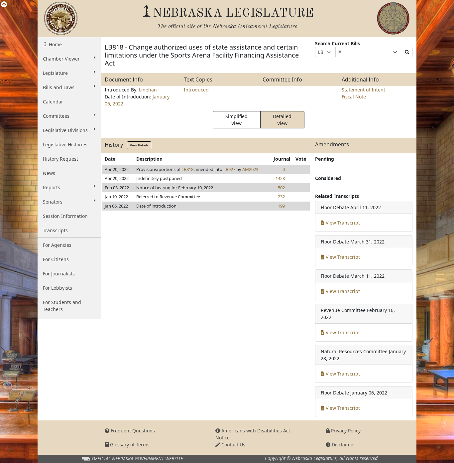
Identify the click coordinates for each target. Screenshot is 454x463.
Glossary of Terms (129, 444)
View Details (139, 145)
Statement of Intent (363, 89)
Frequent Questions (132, 430)
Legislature (55, 73)
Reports (51, 187)
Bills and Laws (58, 87)
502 (281, 188)
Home (55, 44)
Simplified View (236, 119)
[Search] (407, 52)
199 (281, 206)
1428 (280, 178)
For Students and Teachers (62, 305)
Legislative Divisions (65, 130)
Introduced (196, 89)
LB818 (187, 169)
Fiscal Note (354, 96)
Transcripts (55, 230)
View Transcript (342, 223)
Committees (56, 116)
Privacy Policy (345, 430)
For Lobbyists (57, 288)
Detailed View (282, 119)
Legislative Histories (65, 144)
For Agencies (57, 245)
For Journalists (59, 273)
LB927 (229, 169)
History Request (60, 159)
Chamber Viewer (61, 59)
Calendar (53, 101)
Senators (52, 202)
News (49, 173)
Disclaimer (342, 444)
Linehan (148, 89)
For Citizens (56, 259)
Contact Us (232, 444)
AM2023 (250, 169)
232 (281, 197)
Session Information (65, 216)
